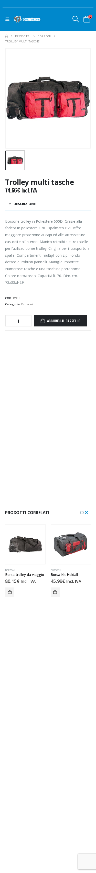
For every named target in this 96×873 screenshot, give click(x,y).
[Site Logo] (27, 19)
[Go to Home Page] (6, 36)
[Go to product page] (25, 544)
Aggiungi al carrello (63, 320)
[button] (8, 19)
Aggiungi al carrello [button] (9, 592)
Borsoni (27, 304)
